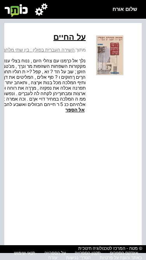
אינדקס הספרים (124, 253)
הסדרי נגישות (78, 257)
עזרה (52, 257)
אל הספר (74, 110)
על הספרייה (55, 253)
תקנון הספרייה (88, 253)
